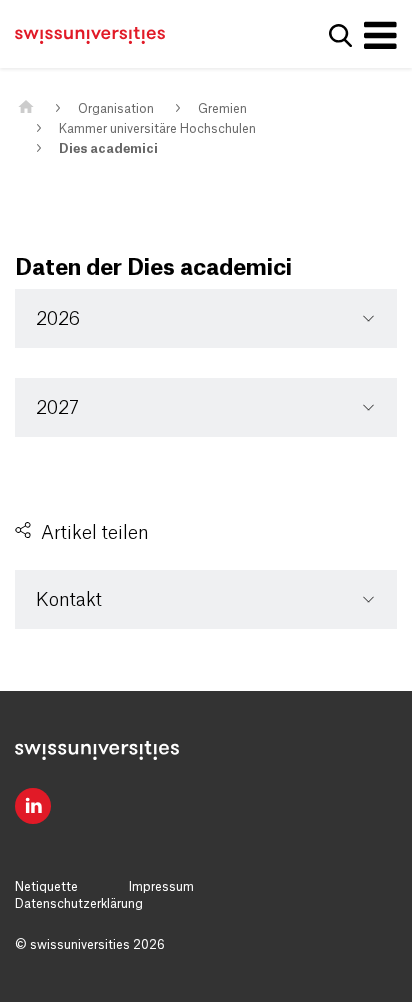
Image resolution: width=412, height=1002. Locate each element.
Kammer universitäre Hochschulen (157, 129)
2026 (58, 319)
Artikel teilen (95, 533)
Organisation (116, 109)
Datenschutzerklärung (79, 904)
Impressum (161, 887)
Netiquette (46, 887)
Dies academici (108, 149)
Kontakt (69, 600)
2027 (57, 408)
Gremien (222, 109)
